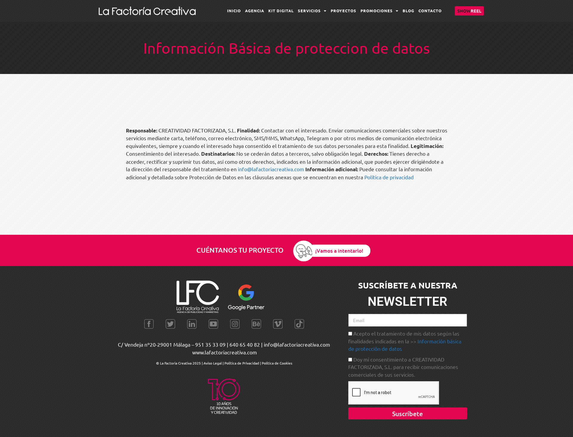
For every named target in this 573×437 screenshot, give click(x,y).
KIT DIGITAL (281, 10)
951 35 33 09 (210, 344)
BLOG (408, 10)
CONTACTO (430, 10)
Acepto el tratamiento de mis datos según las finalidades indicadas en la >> (404, 341)
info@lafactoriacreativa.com (271, 169)
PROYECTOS (343, 10)
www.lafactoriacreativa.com (224, 352)
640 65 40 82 (244, 344)
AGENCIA (254, 10)
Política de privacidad (389, 177)
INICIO (234, 10)
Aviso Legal (213, 363)
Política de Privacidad (241, 363)
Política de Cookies (277, 363)
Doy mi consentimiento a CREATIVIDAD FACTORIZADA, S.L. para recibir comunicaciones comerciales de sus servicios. (403, 367)
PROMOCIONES (377, 10)
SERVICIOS (309, 10)
